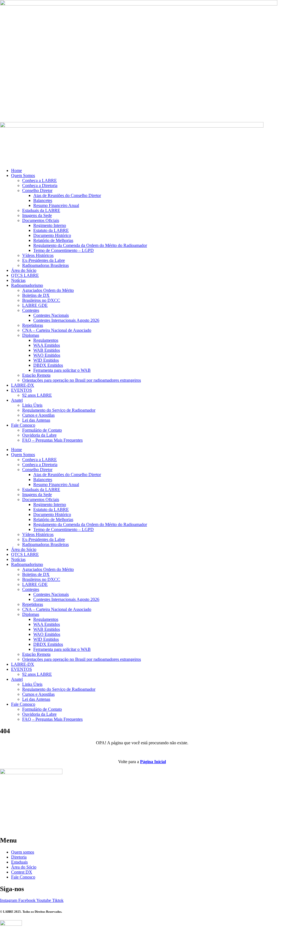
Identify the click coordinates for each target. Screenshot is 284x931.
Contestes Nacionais (51, 315)
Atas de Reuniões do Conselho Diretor (67, 195)
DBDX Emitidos (48, 365)
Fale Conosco (23, 425)
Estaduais (19, 862)
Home (16, 170)
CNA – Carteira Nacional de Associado (56, 330)
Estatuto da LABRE (51, 230)
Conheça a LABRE (39, 180)
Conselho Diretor (37, 190)
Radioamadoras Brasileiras (45, 265)
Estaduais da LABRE (41, 210)
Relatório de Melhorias (53, 240)
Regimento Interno (49, 225)
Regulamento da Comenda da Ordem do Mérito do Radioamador (90, 245)
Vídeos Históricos (38, 255)
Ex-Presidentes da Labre (43, 260)
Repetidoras (32, 325)
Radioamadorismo (27, 285)
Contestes (30, 310)
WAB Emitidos (46, 350)
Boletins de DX (36, 295)
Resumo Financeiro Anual (56, 205)
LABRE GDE (35, 305)
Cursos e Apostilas (38, 415)
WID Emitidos (46, 360)
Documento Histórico (52, 235)
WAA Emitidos (46, 345)
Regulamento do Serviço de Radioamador (58, 410)
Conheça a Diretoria (39, 185)
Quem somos (22, 852)
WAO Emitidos (46, 355)
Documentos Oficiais (40, 220)
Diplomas (30, 335)
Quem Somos (23, 175)
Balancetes (42, 200)
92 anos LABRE (37, 395)
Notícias (18, 280)
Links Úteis (32, 405)
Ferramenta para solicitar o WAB (62, 370)
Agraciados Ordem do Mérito (48, 290)
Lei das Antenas (36, 420)
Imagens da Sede (37, 215)
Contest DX (21, 872)
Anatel (17, 400)
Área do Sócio (23, 270)
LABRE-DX (22, 385)
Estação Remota (36, 375)
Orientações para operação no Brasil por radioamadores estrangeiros (81, 380)
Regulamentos (45, 340)
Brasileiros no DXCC (41, 300)
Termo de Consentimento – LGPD (63, 250)
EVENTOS (21, 390)
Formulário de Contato (42, 430)
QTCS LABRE (25, 275)
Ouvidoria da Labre (39, 435)
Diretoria (19, 857)
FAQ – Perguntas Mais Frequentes (52, 440)
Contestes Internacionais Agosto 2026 (66, 320)
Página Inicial (153, 761)
